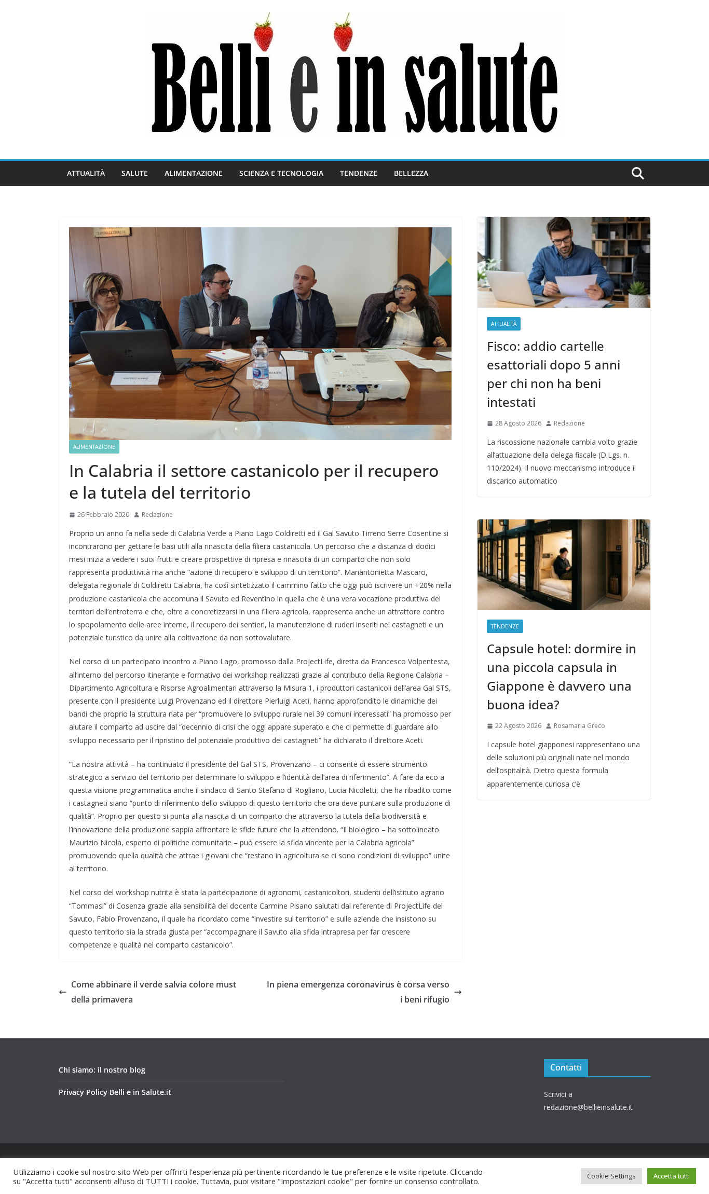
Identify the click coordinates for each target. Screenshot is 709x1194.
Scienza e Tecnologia (281, 173)
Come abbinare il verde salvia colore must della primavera (153, 992)
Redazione (157, 514)
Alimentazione (194, 173)
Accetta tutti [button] (671, 1176)
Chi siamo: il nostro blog (102, 1070)
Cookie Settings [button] (611, 1176)
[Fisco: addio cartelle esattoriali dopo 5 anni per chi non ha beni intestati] (564, 262)
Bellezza (411, 173)
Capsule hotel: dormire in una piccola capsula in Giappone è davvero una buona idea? (561, 676)
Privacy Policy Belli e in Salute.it (115, 1092)
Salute (134, 173)
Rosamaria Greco (579, 725)
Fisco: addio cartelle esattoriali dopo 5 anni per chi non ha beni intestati (553, 373)
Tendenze (358, 173)
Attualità (86, 173)
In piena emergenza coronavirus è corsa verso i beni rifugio (358, 992)
